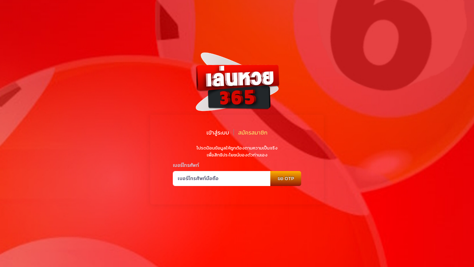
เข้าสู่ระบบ (217, 132)
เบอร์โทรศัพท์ (186, 165)
